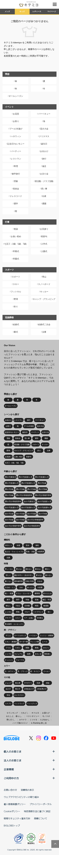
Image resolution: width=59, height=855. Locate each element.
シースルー (33, 635)
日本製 (27, 606)
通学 (16, 203)
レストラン (16, 159)
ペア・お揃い (29, 618)
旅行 (44, 159)
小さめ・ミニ (10, 587)
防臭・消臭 (30, 551)
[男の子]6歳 (9, 495)
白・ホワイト (10, 671)
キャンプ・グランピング (44, 299)
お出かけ (44, 151)
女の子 (8, 689)
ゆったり (30, 587)
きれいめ (38, 654)
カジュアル (18, 654)
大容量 (39, 587)
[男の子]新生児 (10, 477)
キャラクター (19, 695)
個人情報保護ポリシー (15, 804)
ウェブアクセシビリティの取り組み (21, 797)
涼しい (8, 575)
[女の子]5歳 (9, 520)
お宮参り (44, 229)
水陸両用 (40, 551)
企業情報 (9, 769)
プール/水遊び (15, 129)
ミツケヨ (33, 720)
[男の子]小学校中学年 (43, 495)
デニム (8, 635)
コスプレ (8, 703)
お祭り (16, 121)
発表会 (16, 188)
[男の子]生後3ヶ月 (42, 477)
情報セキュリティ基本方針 (17, 818)
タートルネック (20, 635)
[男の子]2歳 (9, 489)
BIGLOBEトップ (12, 825)
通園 (44, 203)
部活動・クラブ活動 (44, 181)
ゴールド (46, 671)
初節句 (44, 236)
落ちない (39, 575)
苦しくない (9, 569)
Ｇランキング (12, 713)
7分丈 (18, 606)
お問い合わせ (10, 789)
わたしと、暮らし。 (14, 716)
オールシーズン (16, 96)
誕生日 (44, 144)
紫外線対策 (18, 581)
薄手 (18, 600)
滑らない (19, 569)
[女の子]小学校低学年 (35, 520)
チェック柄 (34, 642)
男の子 (17, 689)
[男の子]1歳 (41, 483)
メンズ (7, 11)
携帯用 (37, 593)
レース (44, 642)
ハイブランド (38, 612)
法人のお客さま (12, 760)
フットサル (16, 291)
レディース (37, 11)
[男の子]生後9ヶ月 (28, 483)
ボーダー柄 (23, 642)
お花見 (16, 114)
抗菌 (8, 558)
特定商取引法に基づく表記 (37, 811)
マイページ (51, 11)
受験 (16, 181)
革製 (27, 648)
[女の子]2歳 (20, 514)
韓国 (36, 606)
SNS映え (40, 618)
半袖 (27, 600)
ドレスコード (16, 196)
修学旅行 (16, 174)
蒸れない (28, 569)
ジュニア (8, 683)
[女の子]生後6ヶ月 (28, 507)
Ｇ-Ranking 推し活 (39, 723)
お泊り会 (44, 174)
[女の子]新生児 (29, 501)
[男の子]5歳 (42, 489)
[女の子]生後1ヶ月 (44, 501)
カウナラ (23, 720)
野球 (16, 299)
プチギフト (28, 683)
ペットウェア (19, 703)
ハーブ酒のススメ (20, 723)
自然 (29, 654)
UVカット (8, 545)
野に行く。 (11, 720)
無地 (36, 648)
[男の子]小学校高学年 (13, 501)
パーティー (16, 151)
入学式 (44, 244)
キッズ (22, 11)
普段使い (47, 654)
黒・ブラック (22, 671)
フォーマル (20, 660)
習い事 (44, 188)
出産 (44, 196)
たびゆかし (45, 720)
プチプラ (8, 618)
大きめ (39, 581)
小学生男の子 (41, 689)
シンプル (8, 654)
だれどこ (24, 713)
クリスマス (44, 136)
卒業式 (16, 251)
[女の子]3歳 (31, 514)
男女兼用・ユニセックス (14, 624)
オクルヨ (35, 713)
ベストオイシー (32, 716)
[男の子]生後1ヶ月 (25, 477)
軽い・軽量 (9, 593)
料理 (16, 166)
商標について (40, 818)
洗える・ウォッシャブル (14, 551)
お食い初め (16, 236)
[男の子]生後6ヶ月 (12, 483)
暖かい (47, 569)
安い (49, 612)
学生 (8, 695)
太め (21, 587)
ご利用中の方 (11, 778)
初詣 (16, 229)
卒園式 (16, 259)
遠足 (44, 166)
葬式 (16, 332)
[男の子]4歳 (31, 489)
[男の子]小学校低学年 (24, 495)
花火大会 (44, 129)
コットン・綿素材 (46, 635)
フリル (8, 648)
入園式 (44, 251)
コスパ (17, 618)
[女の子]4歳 (42, 514)
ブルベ (27, 612)
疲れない (38, 569)
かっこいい (9, 660)
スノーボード (44, 284)
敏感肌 (46, 606)
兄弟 (38, 683)
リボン (17, 648)
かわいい (46, 648)
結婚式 (16, 324)
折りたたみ (47, 593)
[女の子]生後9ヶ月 (44, 507)
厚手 (8, 600)
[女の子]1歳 (9, 514)
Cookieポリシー (12, 811)
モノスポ (46, 716)
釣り (16, 306)
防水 (27, 545)
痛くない (8, 581)
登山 (44, 277)
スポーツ (16, 277)
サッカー (44, 291)
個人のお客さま (12, 751)
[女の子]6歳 (20, 520)
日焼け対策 (29, 581)
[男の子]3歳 (20, 489)
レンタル (8, 612)
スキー (16, 284)
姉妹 (47, 683)
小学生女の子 (29, 689)
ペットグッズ (32, 703)
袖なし (8, 606)
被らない (48, 575)
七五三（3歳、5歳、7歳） (16, 244)
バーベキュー (44, 114)
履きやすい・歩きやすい (23, 575)
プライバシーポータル (41, 804)
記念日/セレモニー (15, 144)
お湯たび (46, 713)
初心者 (17, 683)
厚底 (18, 612)
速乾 (37, 545)
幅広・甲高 (46, 600)
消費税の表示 (27, 789)
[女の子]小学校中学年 (13, 526)
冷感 (18, 545)
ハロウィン (16, 136)
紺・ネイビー (35, 671)
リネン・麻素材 (11, 642)
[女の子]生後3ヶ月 (12, 507)
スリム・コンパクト (23, 593)
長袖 (36, 600)
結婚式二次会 (44, 324)
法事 (44, 332)
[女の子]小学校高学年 (32, 526)
